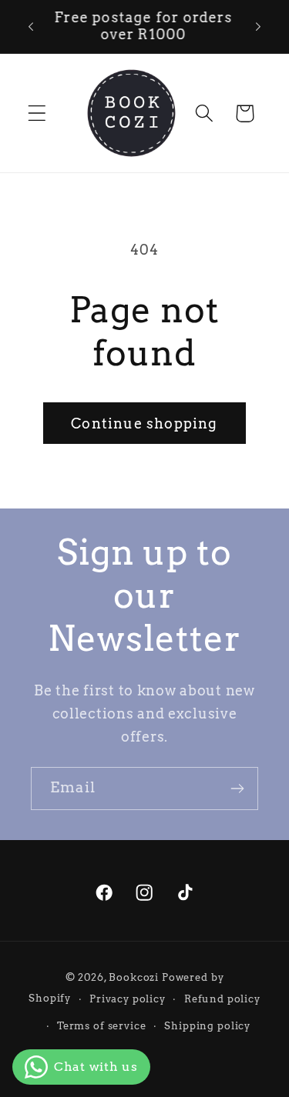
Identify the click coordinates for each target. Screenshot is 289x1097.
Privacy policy (127, 998)
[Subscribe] (237, 788)
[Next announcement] (258, 26)
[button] (37, 113)
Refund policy (222, 998)
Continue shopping (144, 423)
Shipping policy (207, 1025)
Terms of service (101, 1025)
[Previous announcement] (31, 26)
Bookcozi (134, 977)
